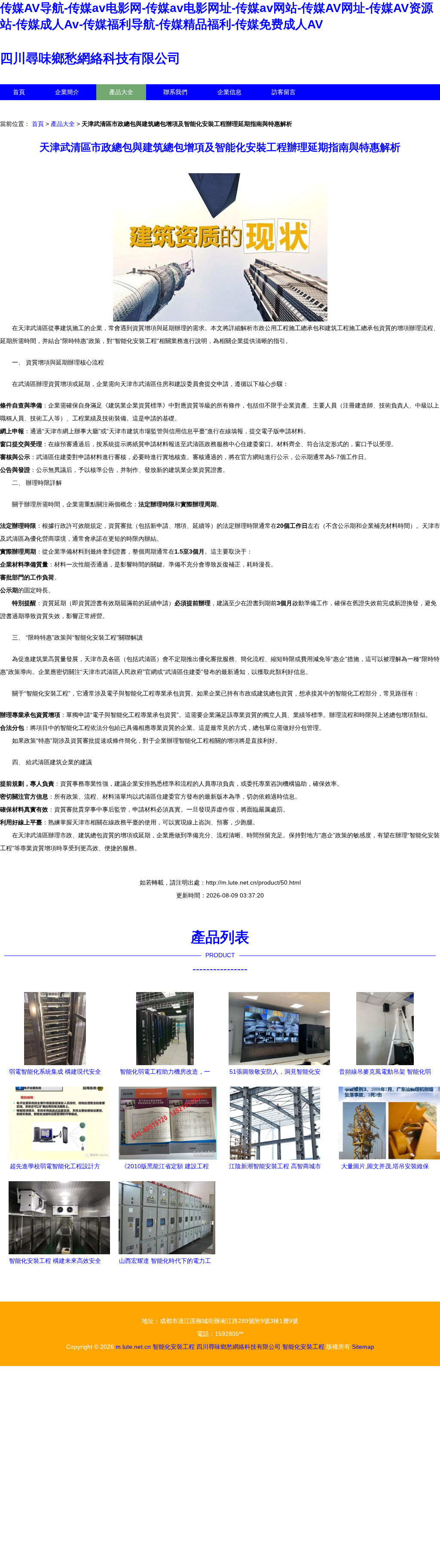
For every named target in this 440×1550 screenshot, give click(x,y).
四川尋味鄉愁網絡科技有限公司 (90, 58)
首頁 (19, 92)
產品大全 (121, 92)
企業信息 (229, 92)
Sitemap (363, 1346)
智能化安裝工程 (174, 1346)
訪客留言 (284, 92)
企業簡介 (67, 92)
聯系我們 (175, 92)
